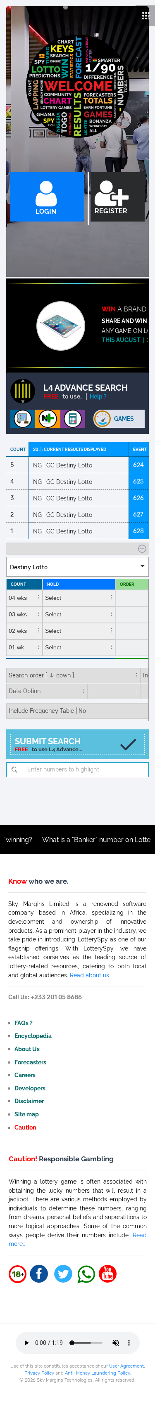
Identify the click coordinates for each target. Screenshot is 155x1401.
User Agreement (126, 1366)
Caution (25, 1127)
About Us (27, 1048)
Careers (25, 1074)
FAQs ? (23, 1022)
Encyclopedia (33, 1035)
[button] (77, 567)
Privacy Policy (39, 1373)
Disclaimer (29, 1100)
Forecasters (30, 1062)
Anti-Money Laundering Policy (97, 1373)
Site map (26, 1114)
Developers (29, 1088)
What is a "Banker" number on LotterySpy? (86, 840)
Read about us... (91, 975)
